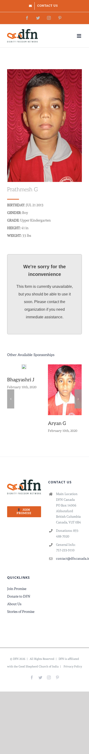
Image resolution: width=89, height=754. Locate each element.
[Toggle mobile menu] (79, 35)
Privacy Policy (73, 666)
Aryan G (57, 423)
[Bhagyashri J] (24, 367)
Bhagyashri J (20, 380)
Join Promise (16, 589)
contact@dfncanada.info (69, 558)
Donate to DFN (18, 596)
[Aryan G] (65, 389)
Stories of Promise (20, 611)
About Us (14, 604)
